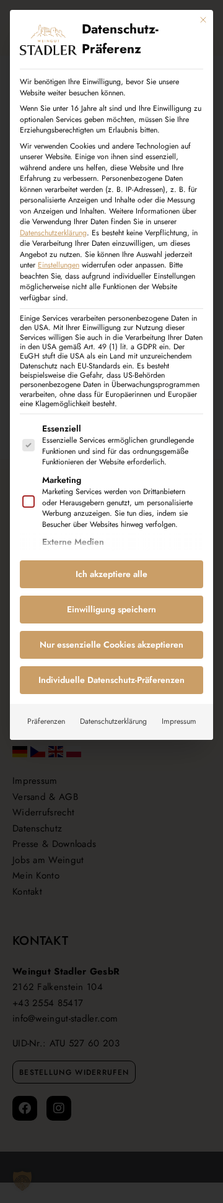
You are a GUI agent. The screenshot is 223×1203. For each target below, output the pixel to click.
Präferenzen (46, 721)
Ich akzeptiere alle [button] (111, 574)
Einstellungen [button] (58, 265)
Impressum (179, 721)
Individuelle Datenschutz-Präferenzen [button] (111, 680)
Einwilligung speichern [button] (111, 609)
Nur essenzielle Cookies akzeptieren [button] (111, 644)
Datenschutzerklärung (53, 232)
